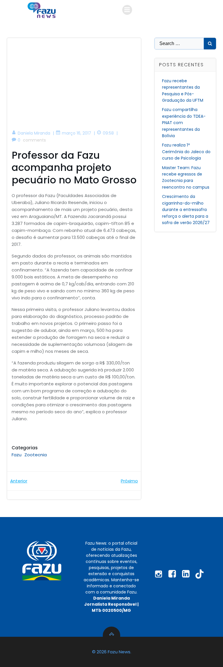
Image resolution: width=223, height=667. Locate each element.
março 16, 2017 (76, 133)
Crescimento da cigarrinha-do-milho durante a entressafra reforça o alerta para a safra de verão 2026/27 (186, 210)
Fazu (16, 455)
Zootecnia (35, 455)
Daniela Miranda (34, 133)
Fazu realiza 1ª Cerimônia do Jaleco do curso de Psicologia (186, 151)
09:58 (108, 133)
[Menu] (127, 10)
